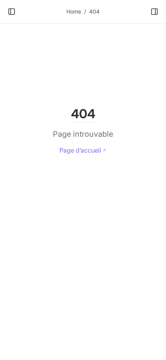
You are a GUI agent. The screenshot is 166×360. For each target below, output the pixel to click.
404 (94, 11)
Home (73, 11)
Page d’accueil (80, 150)
